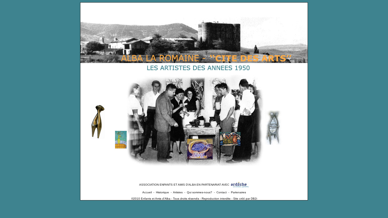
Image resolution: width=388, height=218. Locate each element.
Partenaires (238, 192)
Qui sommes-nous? (199, 192)
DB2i (254, 198)
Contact (221, 192)
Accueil (147, 192)
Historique (162, 192)
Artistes (178, 192)
